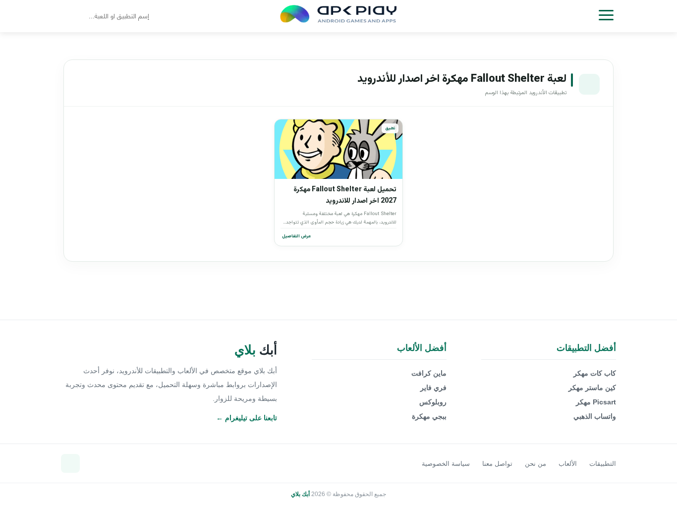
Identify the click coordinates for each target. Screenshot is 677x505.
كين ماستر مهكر (592, 388)
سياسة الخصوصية (446, 463)
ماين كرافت (429, 373)
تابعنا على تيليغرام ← (246, 418)
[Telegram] (70, 463)
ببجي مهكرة (429, 416)
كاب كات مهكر (594, 373)
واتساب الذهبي (594, 416)
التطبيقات (602, 463)
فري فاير (433, 388)
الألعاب (568, 463)
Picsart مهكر (596, 402)
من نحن (535, 463)
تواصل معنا (497, 463)
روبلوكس (433, 402)
